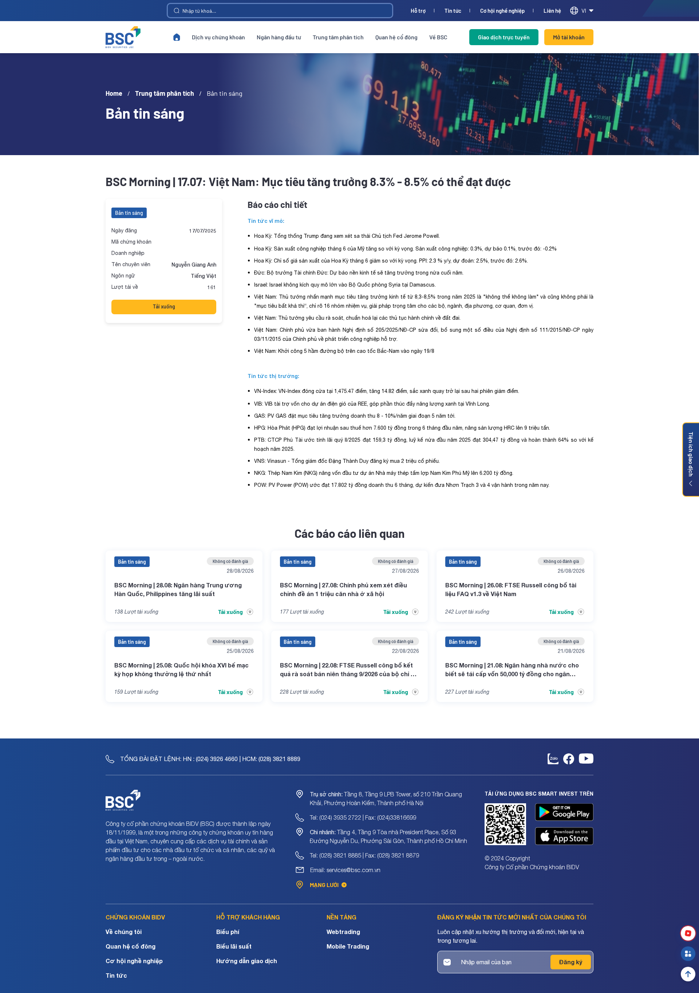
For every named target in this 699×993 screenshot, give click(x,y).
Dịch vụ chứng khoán (218, 37)
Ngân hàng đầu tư (279, 37)
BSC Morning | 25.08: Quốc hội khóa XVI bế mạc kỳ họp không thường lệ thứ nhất (181, 669)
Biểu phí (227, 931)
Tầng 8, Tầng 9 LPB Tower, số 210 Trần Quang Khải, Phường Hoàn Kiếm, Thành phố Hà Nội (386, 798)
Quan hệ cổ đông (396, 37)
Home (114, 93)
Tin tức (453, 10)
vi (583, 10)
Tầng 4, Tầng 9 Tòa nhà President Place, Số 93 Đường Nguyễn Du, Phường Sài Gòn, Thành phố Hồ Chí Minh (388, 836)
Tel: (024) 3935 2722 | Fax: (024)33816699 (363, 817)
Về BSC (438, 37)
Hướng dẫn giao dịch (246, 960)
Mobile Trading (348, 946)
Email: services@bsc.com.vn (345, 870)
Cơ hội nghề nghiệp (502, 10)
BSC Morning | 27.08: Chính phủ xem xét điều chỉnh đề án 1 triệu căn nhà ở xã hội (343, 589)
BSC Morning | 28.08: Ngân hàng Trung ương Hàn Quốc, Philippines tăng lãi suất (178, 589)
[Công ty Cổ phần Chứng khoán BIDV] (123, 37)
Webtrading (343, 931)
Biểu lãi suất (234, 946)
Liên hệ (552, 10)
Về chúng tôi (124, 931)
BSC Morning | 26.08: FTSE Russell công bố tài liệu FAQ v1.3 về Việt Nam (510, 589)
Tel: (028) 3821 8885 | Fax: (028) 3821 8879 (364, 855)
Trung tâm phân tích (338, 37)
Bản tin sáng (129, 213)
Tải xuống (164, 306)
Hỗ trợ (418, 10)
